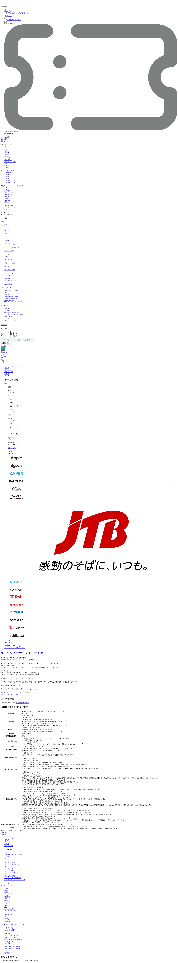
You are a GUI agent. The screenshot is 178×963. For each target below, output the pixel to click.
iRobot (6, 918)
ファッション (8, 870)
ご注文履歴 (10, 23)
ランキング (8, 370)
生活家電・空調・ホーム (12, 312)
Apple (6, 167)
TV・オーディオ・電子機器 (13, 314)
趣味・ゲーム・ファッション (14, 320)
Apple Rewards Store (10, 298)
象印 (5, 907)
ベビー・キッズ (9, 872)
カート (10, 16)
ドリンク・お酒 (9, 862)
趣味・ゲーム (8, 866)
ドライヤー (8, 160)
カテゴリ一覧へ (6, 883)
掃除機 (6, 152)
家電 (5, 852)
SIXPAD (7, 200)
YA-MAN (7, 902)
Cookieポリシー (9, 941)
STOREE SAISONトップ (12, 646)
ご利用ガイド (10, 133)
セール (6, 146)
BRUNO (7, 191)
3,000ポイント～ (9, 178)
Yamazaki (7, 921)
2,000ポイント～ (9, 176)
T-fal (5, 903)
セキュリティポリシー (11, 937)
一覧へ (6, 383)
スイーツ (7, 860)
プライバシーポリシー (11, 935)
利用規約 (7, 933)
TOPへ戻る (4, 833)
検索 (3, 348)
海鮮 (5, 165)
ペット (6, 874)
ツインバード (8, 205)
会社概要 (7, 943)
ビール (6, 156)
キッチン (7, 310)
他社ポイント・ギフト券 (12, 878)
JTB (5, 898)
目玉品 (6, 368)
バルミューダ (8, 193)
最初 (18, 703)
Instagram (7, 952)
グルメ (6, 318)
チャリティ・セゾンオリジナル (14, 880)
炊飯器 (6, 154)
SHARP (6, 905)
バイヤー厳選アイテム (11, 296)
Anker (6, 189)
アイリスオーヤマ (10, 207)
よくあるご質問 (9, 930)
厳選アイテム (8, 372)
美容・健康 (8, 316)
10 (28, 703)
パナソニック (8, 194)
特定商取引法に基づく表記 (10, 694)
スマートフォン (14, 831)
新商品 (6, 294)
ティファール (8, 209)
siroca (6, 900)
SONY (6, 202)
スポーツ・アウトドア (11, 864)
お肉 (5, 164)
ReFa (6, 198)
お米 (5, 148)
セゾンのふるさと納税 (12, 946)
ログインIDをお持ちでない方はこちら (13, 924)
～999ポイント (9, 172)
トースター (8, 158)
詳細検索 (5, 344)
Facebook (7, 953)
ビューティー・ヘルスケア (13, 854)
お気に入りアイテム (14, 20)
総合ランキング (9, 308)
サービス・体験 (9, 876)
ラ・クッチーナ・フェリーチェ (14, 648)
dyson (6, 890)
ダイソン (7, 196)
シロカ (6, 203)
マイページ (8, 642)
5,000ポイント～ (9, 182)
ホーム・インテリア (11, 868)
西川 (5, 912)
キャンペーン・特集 (11, 291)
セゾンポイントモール (12, 948)
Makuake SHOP (9, 300)
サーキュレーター (10, 162)
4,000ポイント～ (9, 180)
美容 (5, 150)
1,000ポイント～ (9, 174)
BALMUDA (8, 893)
